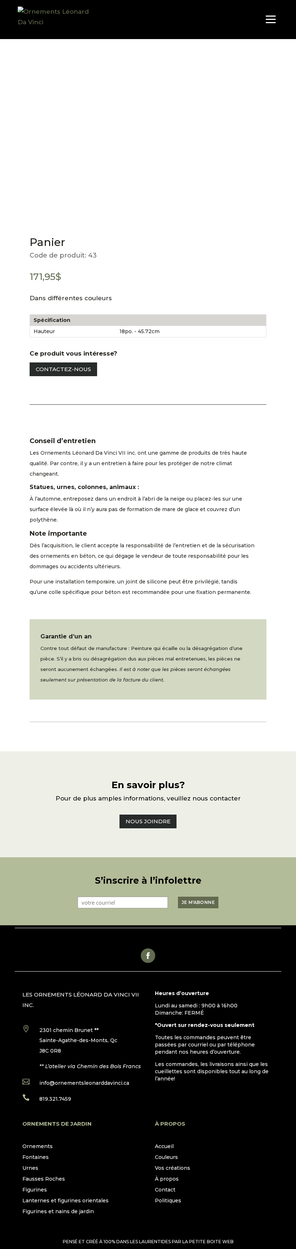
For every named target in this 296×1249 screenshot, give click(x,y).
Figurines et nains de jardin (58, 1212)
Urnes (30, 1168)
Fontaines (35, 1157)
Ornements (37, 1147)
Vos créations (172, 1168)
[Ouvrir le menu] (271, 19)
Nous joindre (148, 821)
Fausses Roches (43, 1179)
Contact (165, 1190)
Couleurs (166, 1157)
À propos (167, 1179)
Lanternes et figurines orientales (65, 1201)
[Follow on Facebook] (148, 955)
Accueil (164, 1147)
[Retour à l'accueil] (58, 20)
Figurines (34, 1190)
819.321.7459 (55, 1099)
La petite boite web (208, 1241)
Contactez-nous (63, 369)
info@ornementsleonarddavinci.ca (84, 1083)
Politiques (168, 1201)
